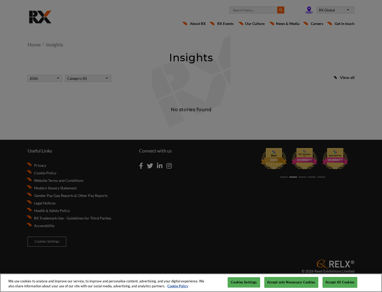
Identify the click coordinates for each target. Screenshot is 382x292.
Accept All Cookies (339, 282)
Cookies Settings (244, 282)
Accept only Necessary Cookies (291, 282)
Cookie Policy (177, 286)
